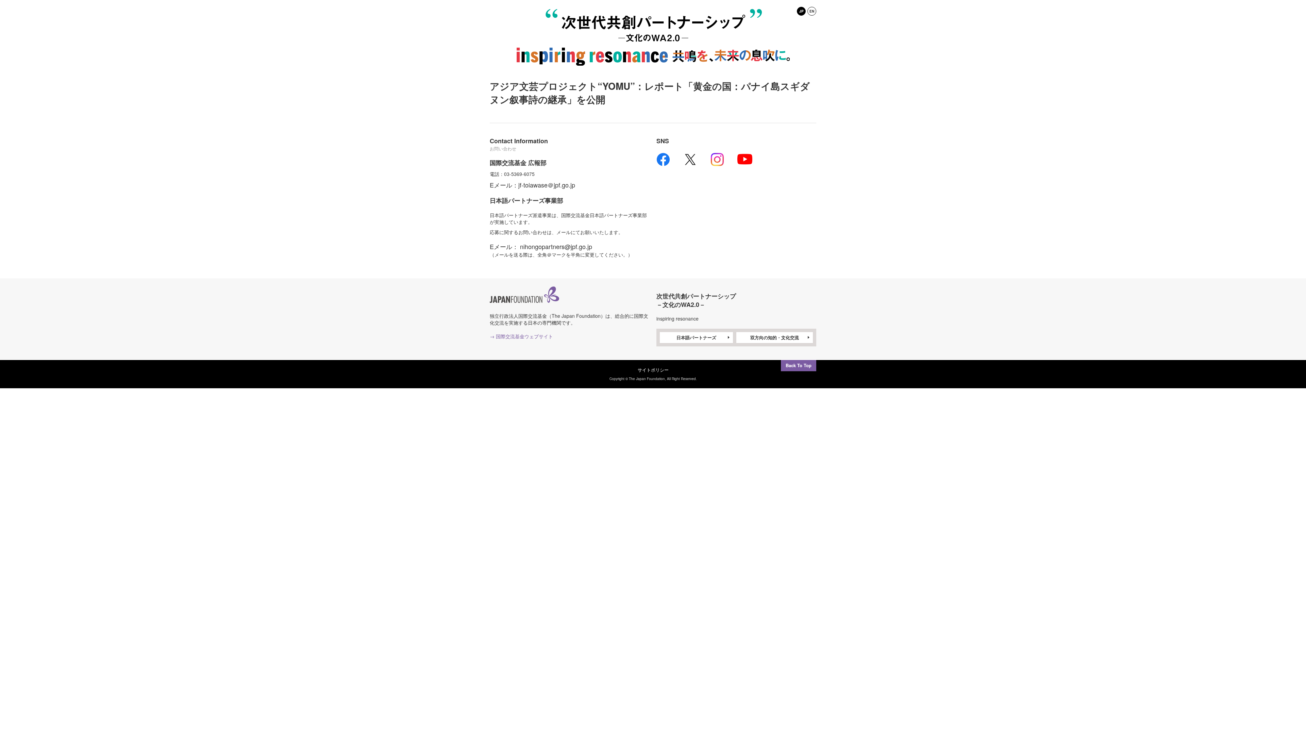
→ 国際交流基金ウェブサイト (521, 336)
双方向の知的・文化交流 (774, 337)
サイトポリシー (653, 369)
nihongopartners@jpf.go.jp (556, 246)
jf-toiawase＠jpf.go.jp (546, 184)
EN (811, 11)
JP (801, 11)
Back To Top (798, 365)
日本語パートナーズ (696, 337)
